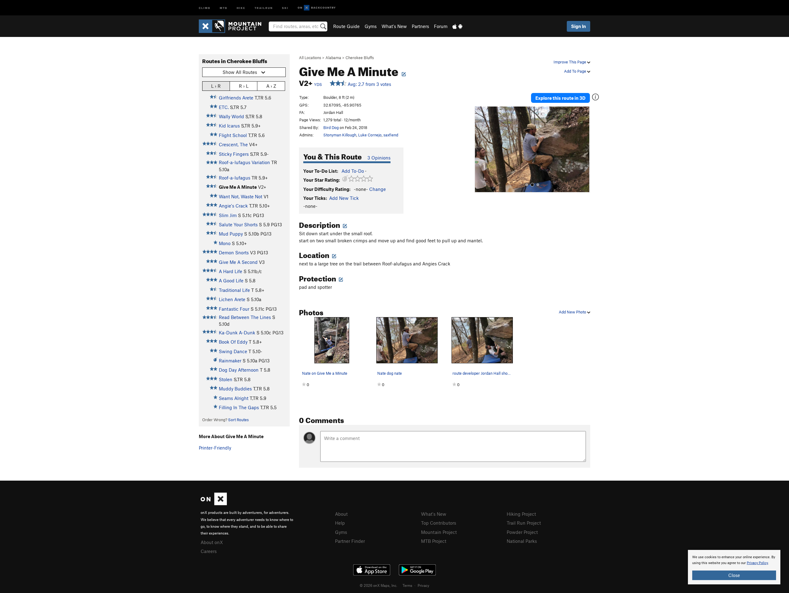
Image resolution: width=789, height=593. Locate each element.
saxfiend (390, 134)
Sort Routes (238, 419)
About (341, 514)
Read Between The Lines (245, 317)
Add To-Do (352, 171)
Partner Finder (350, 541)
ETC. (224, 107)
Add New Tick (344, 198)
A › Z (271, 86)
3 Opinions (378, 157)
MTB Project (433, 541)
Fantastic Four (234, 309)
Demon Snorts (234, 252)
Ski (285, 8)
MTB (223, 8)
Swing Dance (233, 351)
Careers (209, 551)
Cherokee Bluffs (359, 57)
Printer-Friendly (215, 447)
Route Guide (346, 26)
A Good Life (231, 280)
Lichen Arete (232, 299)
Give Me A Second (238, 262)
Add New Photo (573, 311)
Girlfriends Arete (236, 97)
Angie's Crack (233, 205)
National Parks (522, 541)
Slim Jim (228, 215)
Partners (420, 26)
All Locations (310, 57)
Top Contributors (438, 523)
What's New (394, 26)
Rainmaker (230, 360)
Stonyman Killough (339, 134)
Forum (441, 26)
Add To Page (575, 71)
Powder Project (522, 532)
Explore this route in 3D (560, 98)
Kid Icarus (229, 125)
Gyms (371, 26)
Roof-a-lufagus (234, 177)
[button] (480, 150)
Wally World (231, 116)
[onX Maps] (214, 503)
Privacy (423, 585)
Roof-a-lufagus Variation (244, 162)
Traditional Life (234, 290)
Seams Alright (233, 398)
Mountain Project (439, 532)
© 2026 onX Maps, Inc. (378, 585)
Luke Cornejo (370, 134)
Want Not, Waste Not (240, 196)
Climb (205, 8)
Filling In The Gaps (239, 407)
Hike (241, 8)
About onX (212, 542)
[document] (734, 567)
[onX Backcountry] (316, 8)
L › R (216, 86)
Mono (225, 243)
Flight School (233, 135)
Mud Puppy (231, 233)
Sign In (578, 26)
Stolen (225, 379)
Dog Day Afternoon (239, 370)
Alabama (333, 57)
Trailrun (264, 8)
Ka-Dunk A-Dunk (237, 332)
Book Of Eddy (233, 342)
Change (377, 189)
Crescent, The (233, 144)
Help (340, 523)
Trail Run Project (524, 523)
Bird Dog (331, 127)
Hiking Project (521, 514)
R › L (243, 86)
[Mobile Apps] (457, 26)
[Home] (233, 26)
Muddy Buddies (235, 388)
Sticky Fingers (234, 154)
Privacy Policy (757, 563)
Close (734, 575)
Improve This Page (570, 61)
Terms (407, 585)
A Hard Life (230, 271)
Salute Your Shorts (238, 224)
